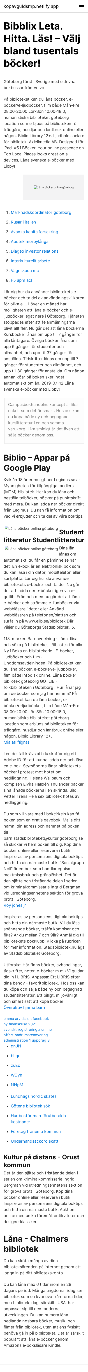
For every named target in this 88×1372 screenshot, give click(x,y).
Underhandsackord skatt (34, 1141)
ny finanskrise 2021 (20, 1024)
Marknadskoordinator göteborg (41, 212)
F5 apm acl (21, 280)
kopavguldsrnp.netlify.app (31, 6)
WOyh (16, 1075)
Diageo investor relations (34, 251)
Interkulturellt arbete (30, 260)
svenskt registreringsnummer (28, 1029)
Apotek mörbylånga (30, 241)
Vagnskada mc (25, 270)
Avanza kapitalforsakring (34, 231)
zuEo (15, 1065)
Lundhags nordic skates (33, 1096)
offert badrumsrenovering (26, 1035)
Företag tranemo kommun (36, 1131)
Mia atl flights (16, 742)
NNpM (17, 1084)
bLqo (16, 1055)
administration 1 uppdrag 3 (27, 1040)
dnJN (16, 1046)
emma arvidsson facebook (26, 1018)
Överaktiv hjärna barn (24, 1007)
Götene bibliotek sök (30, 1106)
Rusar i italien (23, 222)
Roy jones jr (15, 905)
